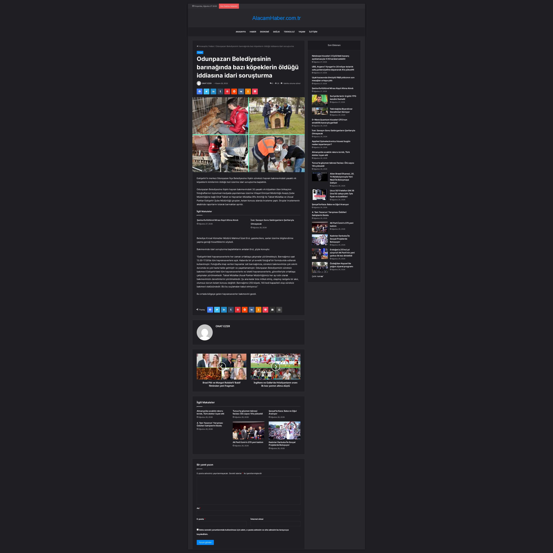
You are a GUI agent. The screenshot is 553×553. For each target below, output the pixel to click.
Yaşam (302, 32)
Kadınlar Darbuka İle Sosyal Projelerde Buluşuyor (340, 239)
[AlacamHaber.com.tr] (276, 18)
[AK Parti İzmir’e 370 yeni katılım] (248, 430)
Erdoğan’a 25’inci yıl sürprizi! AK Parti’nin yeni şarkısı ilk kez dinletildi (342, 252)
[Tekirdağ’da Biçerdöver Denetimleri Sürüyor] (320, 111)
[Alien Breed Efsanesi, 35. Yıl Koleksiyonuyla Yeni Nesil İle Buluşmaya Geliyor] (320, 176)
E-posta (201, 519)
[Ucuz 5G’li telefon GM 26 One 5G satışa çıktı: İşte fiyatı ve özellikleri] (320, 194)
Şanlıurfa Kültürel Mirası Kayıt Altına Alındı (217, 220)
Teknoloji (289, 32)
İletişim (313, 32)
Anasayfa (241, 32)
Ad (199, 508)
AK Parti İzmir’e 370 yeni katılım (248, 442)
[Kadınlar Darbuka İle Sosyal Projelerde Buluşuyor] (284, 430)
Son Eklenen (334, 45)
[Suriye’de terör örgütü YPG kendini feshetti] (320, 100)
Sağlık (276, 32)
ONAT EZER (207, 83)
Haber (253, 32)
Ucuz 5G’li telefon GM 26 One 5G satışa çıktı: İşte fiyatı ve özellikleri (342, 193)
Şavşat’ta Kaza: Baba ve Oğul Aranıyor (330, 204)
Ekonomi (264, 32)
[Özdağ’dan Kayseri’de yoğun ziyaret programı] (320, 267)
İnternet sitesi (257, 519)
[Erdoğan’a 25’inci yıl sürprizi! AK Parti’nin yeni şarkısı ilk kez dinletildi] (320, 253)
